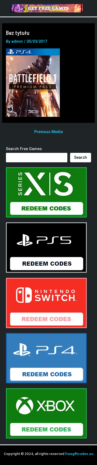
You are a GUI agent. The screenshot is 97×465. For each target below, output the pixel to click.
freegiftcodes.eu (79, 454)
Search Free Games (24, 148)
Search (80, 157)
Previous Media (48, 132)
